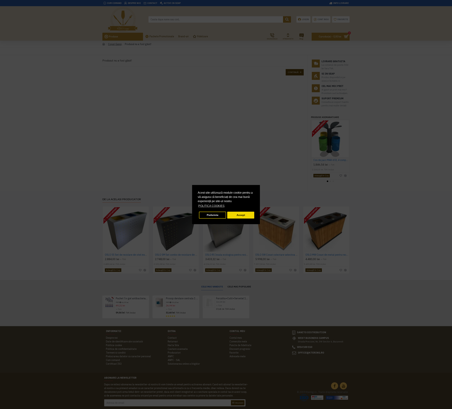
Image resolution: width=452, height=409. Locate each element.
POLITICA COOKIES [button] (211, 205)
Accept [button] (241, 215)
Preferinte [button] (212, 215)
